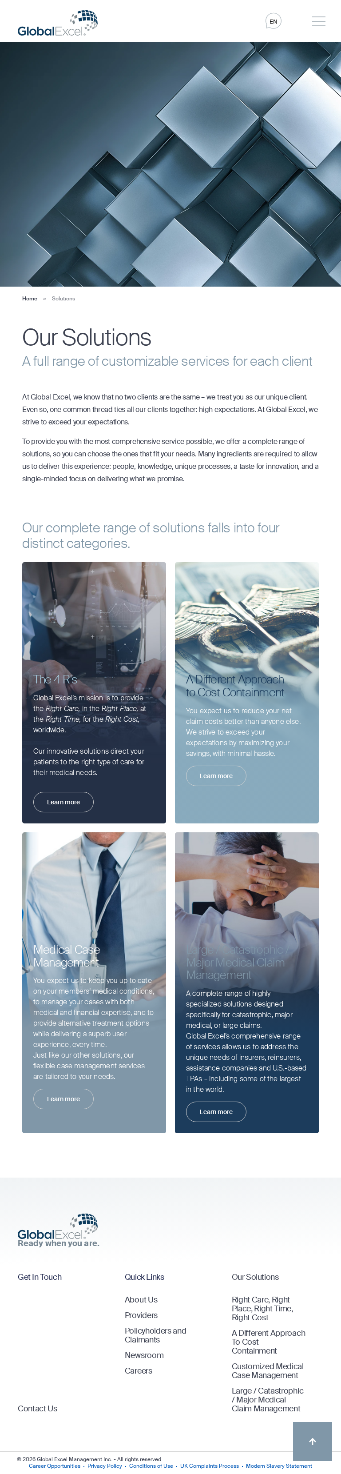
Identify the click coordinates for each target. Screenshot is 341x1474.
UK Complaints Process (209, 1466)
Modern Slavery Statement (279, 1466)
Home (29, 298)
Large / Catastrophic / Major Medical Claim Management (268, 1400)
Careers (138, 1371)
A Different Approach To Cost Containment (268, 1342)
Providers (141, 1315)
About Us (141, 1299)
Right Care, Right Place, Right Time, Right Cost (262, 1308)
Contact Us (37, 1408)
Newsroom (144, 1355)
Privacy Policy (104, 1466)
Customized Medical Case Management (268, 1371)
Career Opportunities (54, 1466)
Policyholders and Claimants (155, 1335)
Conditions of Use (151, 1466)
